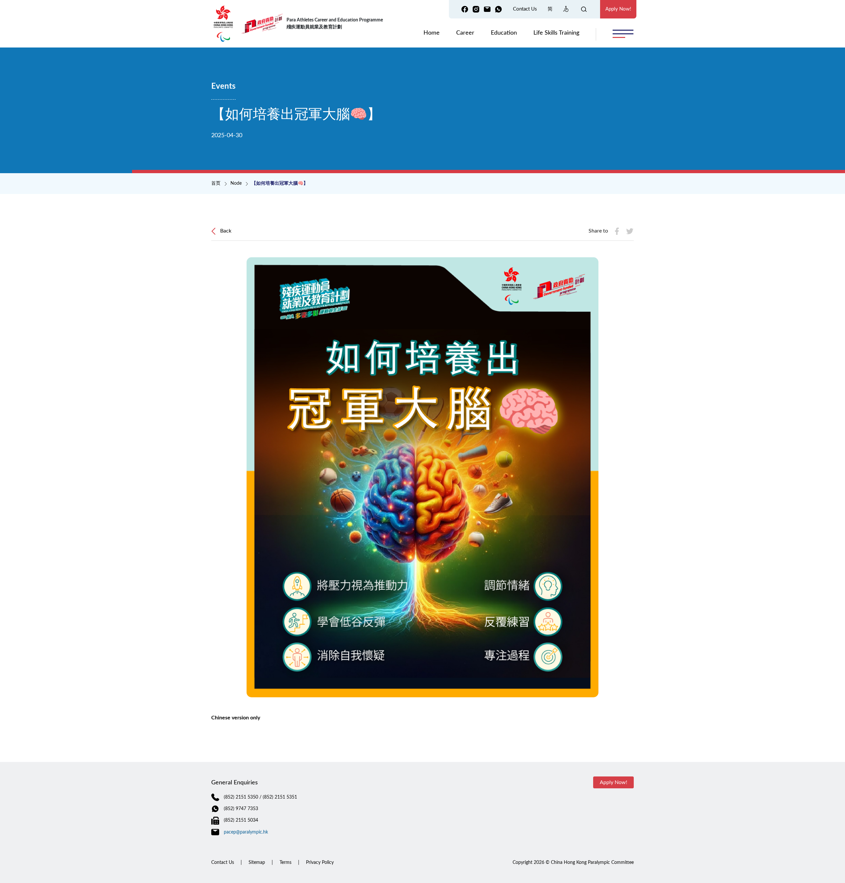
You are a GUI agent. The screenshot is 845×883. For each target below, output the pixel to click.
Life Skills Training (556, 33)
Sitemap (257, 862)
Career (465, 33)
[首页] (225, 23)
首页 (215, 183)
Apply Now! (618, 9)
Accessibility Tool (566, 9)
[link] (465, 9)
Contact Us (525, 9)
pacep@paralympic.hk (246, 832)
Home (431, 33)
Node (236, 183)
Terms (285, 862)
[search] (587, 9)
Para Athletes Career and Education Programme (335, 23)
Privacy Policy (320, 862)
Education (504, 33)
